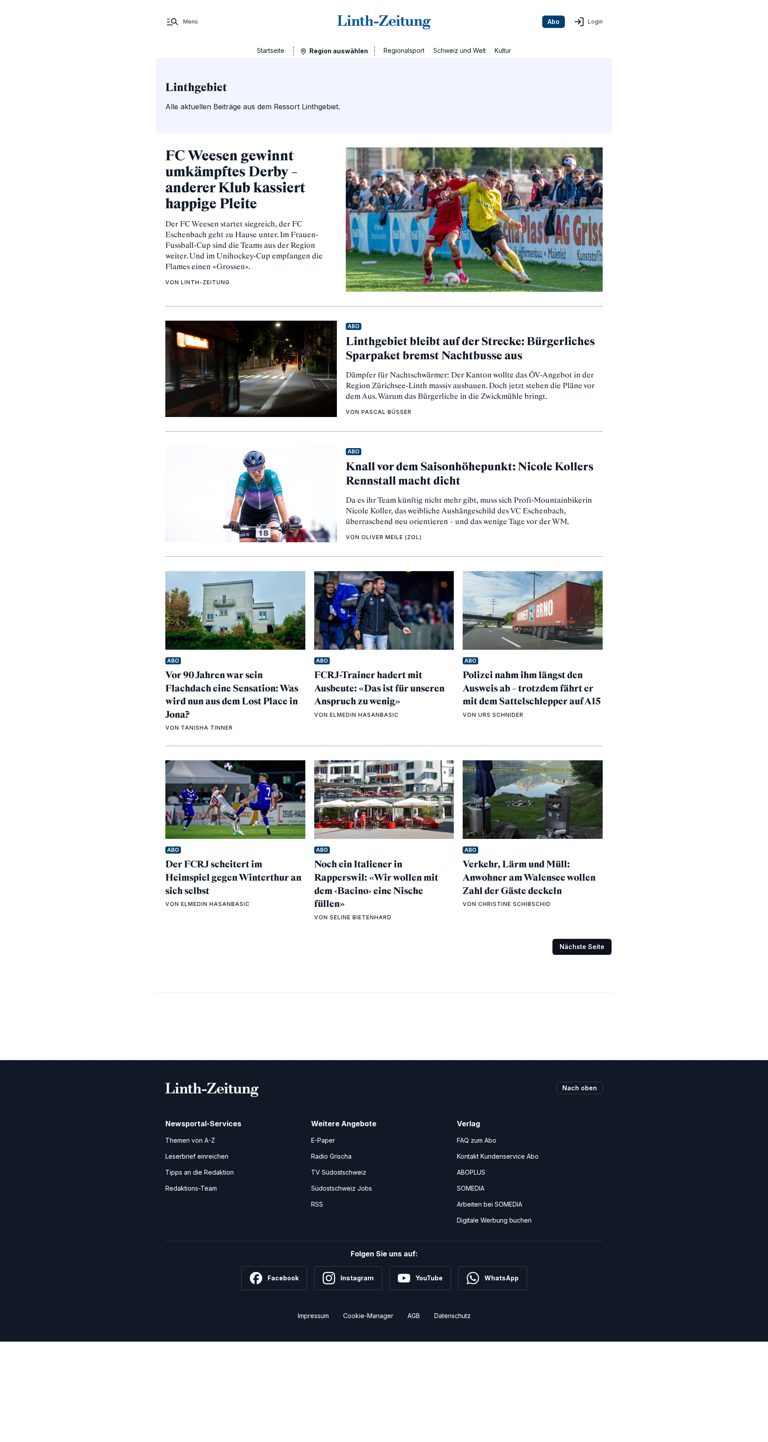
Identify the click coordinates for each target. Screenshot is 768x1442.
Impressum (313, 1315)
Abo (554, 21)
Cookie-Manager (368, 1315)
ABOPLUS (471, 1172)
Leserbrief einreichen (196, 1156)
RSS (317, 1204)
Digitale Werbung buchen (494, 1220)
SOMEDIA (470, 1188)
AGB (414, 1315)
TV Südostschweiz (338, 1172)
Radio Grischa (331, 1156)
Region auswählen (338, 51)
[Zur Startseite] (384, 21)
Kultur (503, 50)
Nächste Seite (582, 946)
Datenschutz (452, 1315)
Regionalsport (404, 50)
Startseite (270, 50)
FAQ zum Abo (476, 1140)
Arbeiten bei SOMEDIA (489, 1204)
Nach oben (579, 1088)
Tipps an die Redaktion (199, 1172)
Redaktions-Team (191, 1188)
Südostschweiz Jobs (341, 1188)
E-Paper (323, 1140)
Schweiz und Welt (459, 50)
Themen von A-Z (190, 1140)
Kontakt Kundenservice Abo (498, 1156)
